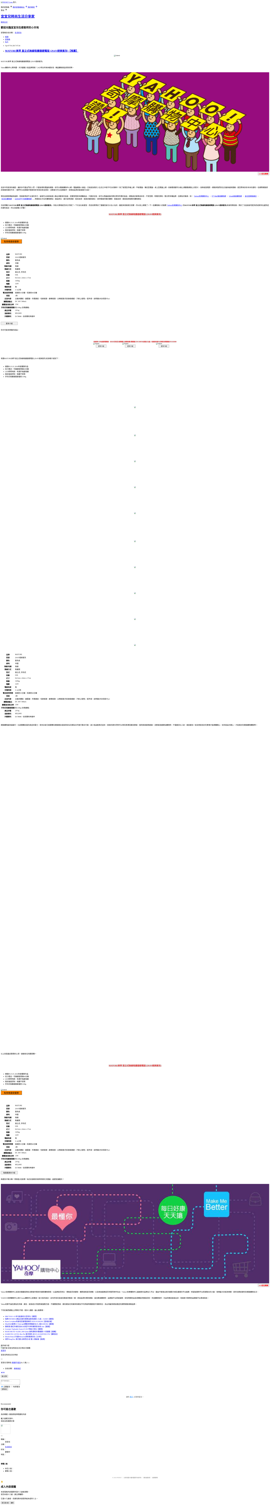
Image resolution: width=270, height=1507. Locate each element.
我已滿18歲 (5, 1503)
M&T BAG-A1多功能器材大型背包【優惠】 (21, 1316)
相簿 (6, 37)
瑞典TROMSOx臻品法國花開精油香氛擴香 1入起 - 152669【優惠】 (30, 1319)
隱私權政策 (146, 1477)
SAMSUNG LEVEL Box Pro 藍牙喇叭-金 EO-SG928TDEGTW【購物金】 (31, 1334)
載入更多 (4, 1376)
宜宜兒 (3, 1350)
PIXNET (119, 1477)
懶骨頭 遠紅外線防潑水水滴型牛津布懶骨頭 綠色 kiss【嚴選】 (28, 1326)
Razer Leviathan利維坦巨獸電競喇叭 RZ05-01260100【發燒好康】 (29, 1321)
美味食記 (17, 1368)
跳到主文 (4, 22)
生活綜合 (18, 33)
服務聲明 (155, 1477)
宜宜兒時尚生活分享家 (18, 16)
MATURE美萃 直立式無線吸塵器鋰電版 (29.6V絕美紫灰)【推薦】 (41, 50)
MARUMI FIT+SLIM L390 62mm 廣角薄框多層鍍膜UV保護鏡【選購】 (31, 1331)
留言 (19, 1363)
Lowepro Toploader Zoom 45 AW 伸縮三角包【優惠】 (24, 1329)
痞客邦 (14, 1363)
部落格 (7, 39)
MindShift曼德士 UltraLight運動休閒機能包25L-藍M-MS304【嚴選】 (30, 1324)
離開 (12, 1503)
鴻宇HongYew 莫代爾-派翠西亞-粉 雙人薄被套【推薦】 (25, 1339)
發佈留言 (4, 1389)
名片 (6, 42)
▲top (3, 1372)
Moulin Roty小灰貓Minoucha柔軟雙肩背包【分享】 (23, 1337)
